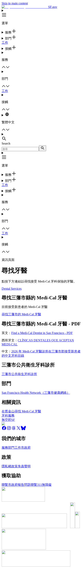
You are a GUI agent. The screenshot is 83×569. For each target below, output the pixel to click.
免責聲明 (24, 466)
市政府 (26, 447)
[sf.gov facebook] (4, 429)
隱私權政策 (10, 466)
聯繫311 (36, 484)
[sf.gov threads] (13, 429)
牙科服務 (8, 415)
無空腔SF (8, 419)
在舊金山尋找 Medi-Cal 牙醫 (21, 411)
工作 (5, 42)
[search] (42, 148)
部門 (11, 447)
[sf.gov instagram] (8, 429)
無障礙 (47, 484)
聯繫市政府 (10, 484)
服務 (5, 447)
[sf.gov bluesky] (23, 429)
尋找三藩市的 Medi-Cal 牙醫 (21, 314)
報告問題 (24, 484)
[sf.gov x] (18, 429)
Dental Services (12, 288)
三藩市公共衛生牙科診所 (19, 374)
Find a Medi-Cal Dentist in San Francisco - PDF (42, 333)
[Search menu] (41, 137)
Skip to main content (15, 3)
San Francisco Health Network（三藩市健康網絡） (36, 392)
